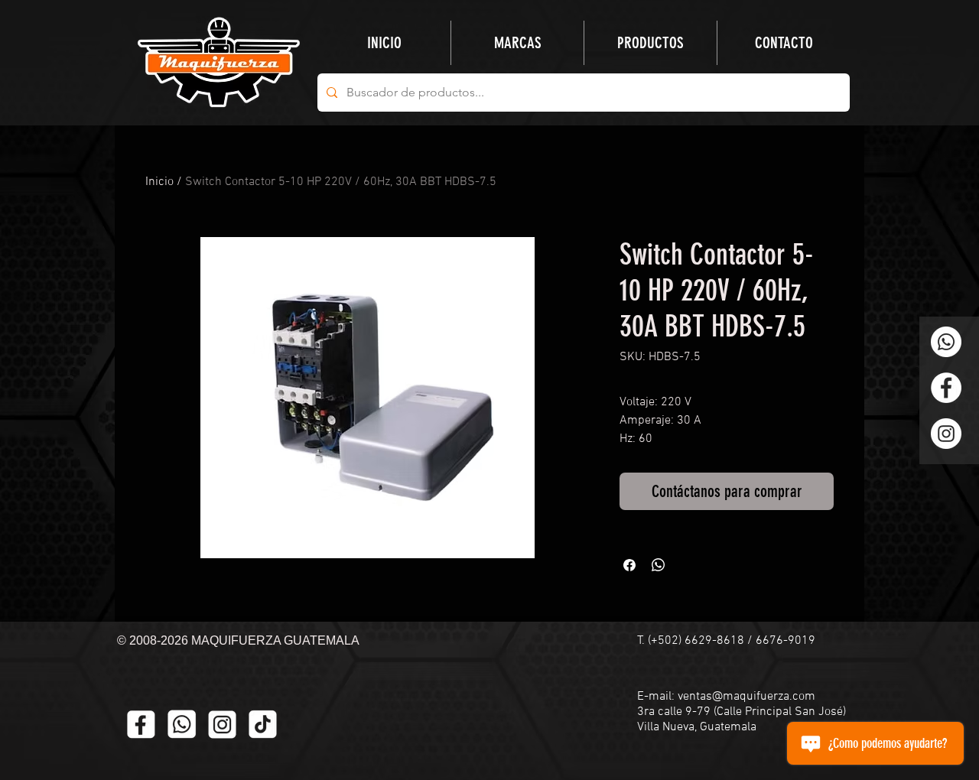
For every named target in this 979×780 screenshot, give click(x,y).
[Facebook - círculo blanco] (946, 387)
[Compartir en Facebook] (629, 565)
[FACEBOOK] (141, 724)
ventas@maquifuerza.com (746, 696)
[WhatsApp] (946, 342)
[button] (650, 43)
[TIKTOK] (263, 724)
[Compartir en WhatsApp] (658, 565)
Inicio (159, 182)
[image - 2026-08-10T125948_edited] (222, 724)
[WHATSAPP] (182, 724)
